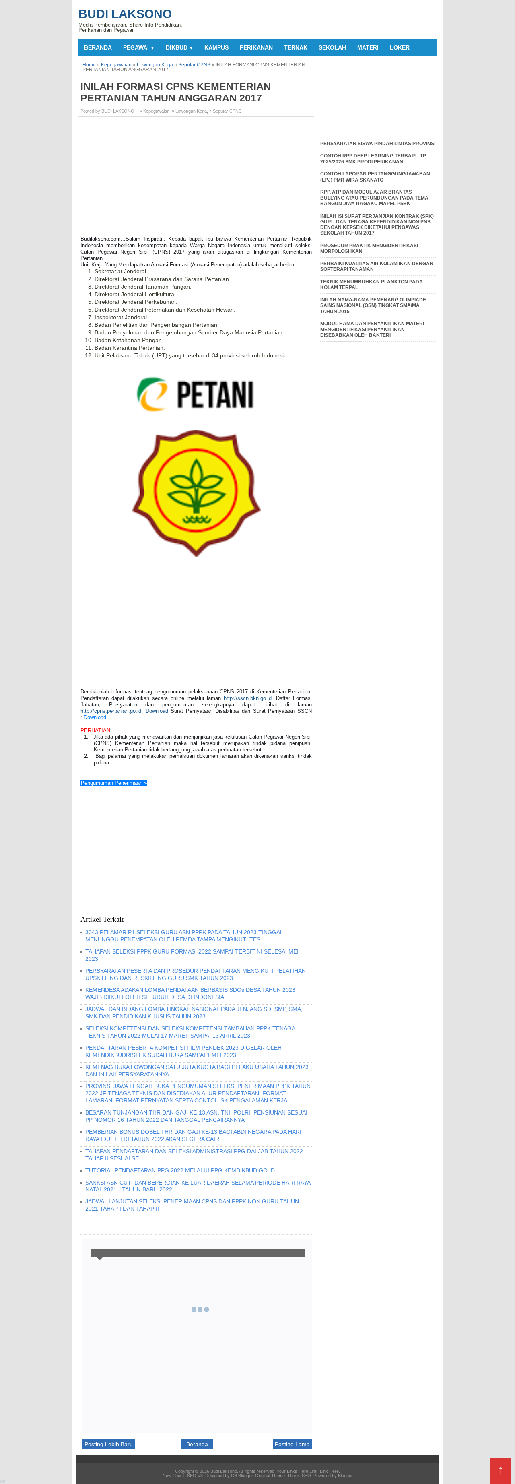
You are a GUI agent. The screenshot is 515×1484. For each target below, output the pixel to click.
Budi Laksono (125, 14)
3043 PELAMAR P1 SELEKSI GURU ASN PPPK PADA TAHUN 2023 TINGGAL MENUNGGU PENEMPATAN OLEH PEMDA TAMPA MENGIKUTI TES (184, 936)
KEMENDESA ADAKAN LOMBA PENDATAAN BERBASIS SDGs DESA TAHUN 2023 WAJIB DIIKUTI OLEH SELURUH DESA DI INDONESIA (190, 993)
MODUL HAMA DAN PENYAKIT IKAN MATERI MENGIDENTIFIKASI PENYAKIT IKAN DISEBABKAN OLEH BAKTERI (372, 329)
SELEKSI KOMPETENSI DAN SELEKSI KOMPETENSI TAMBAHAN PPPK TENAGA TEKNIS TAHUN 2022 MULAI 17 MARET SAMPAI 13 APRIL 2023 (190, 1032)
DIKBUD (179, 47)
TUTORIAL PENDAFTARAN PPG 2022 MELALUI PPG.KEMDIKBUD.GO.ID (180, 1170)
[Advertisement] (197, 179)
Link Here (329, 1471)
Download (157, 711)
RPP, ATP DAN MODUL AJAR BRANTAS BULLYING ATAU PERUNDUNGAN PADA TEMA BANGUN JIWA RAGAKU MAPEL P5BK (374, 197)
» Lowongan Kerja (189, 111)
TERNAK (295, 47)
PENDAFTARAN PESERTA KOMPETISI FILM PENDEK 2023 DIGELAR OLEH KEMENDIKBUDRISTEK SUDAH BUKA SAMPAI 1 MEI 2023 (183, 1051)
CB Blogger (242, 1475)
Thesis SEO (299, 1475)
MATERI (368, 47)
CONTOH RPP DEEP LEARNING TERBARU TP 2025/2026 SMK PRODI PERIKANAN (373, 158)
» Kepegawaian (154, 111)
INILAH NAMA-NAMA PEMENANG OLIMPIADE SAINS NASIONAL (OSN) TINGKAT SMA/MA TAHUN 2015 (373, 305)
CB (3, 1482)
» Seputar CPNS (225, 111)
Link (313, 1471)
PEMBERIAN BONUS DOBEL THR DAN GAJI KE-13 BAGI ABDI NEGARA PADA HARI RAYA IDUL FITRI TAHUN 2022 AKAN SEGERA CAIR (193, 1135)
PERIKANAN (256, 47)
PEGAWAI (138, 47)
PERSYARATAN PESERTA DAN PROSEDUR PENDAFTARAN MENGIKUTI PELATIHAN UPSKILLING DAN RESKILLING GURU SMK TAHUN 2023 (195, 974)
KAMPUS (216, 47)
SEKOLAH (332, 47)
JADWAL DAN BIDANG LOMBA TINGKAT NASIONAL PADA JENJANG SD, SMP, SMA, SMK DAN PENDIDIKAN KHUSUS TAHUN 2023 (194, 1013)
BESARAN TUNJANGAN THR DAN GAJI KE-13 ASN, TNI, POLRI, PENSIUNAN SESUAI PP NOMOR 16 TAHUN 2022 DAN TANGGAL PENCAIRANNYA (196, 1116)
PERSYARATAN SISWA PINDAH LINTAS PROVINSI (377, 144)
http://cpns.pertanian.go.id (110, 711)
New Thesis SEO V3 (183, 1475)
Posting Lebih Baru (108, 1444)
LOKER (400, 47)
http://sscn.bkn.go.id (248, 698)
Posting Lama (292, 1444)
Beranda (98, 47)
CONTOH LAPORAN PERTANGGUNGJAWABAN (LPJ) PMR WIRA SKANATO (375, 176)
